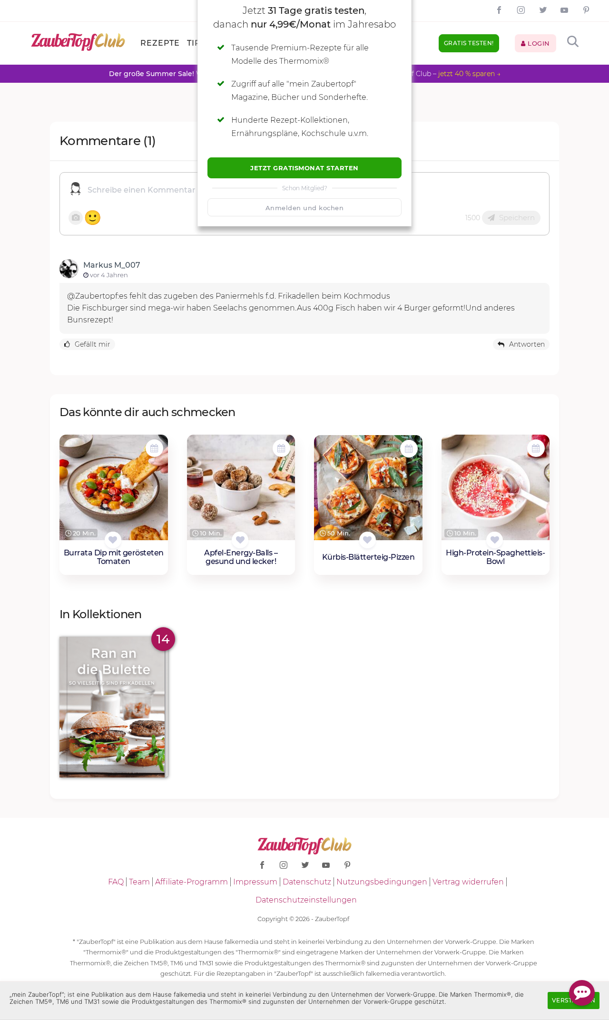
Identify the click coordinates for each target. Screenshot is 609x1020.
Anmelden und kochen (304, 208)
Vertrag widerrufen (468, 881)
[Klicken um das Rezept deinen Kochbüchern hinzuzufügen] (113, 540)
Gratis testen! (469, 43)
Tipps (199, 43)
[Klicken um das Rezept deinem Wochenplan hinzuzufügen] (154, 448)
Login (538, 43)
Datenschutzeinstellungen (306, 899)
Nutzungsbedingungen (381, 881)
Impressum (255, 881)
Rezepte (160, 43)
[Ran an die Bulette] (113, 707)
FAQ (116, 881)
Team (139, 881)
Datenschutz (307, 881)
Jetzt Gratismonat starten (304, 168)
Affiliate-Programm (191, 881)
